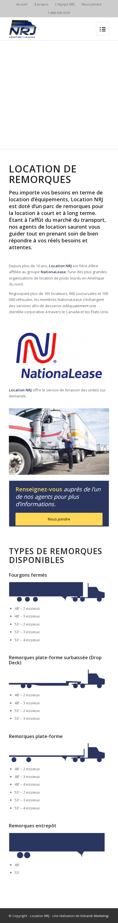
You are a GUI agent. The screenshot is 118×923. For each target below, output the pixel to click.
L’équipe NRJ (65, 4)
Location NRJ (39, 916)
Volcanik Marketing (94, 916)
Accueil (21, 4)
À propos (41, 4)
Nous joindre (92, 4)
